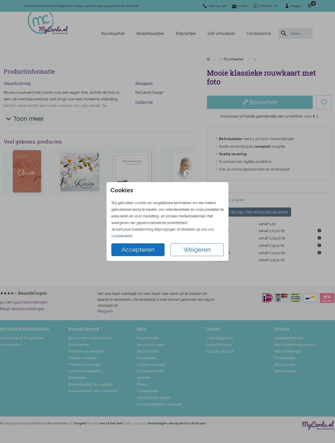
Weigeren (197, 249)
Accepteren (138, 249)
